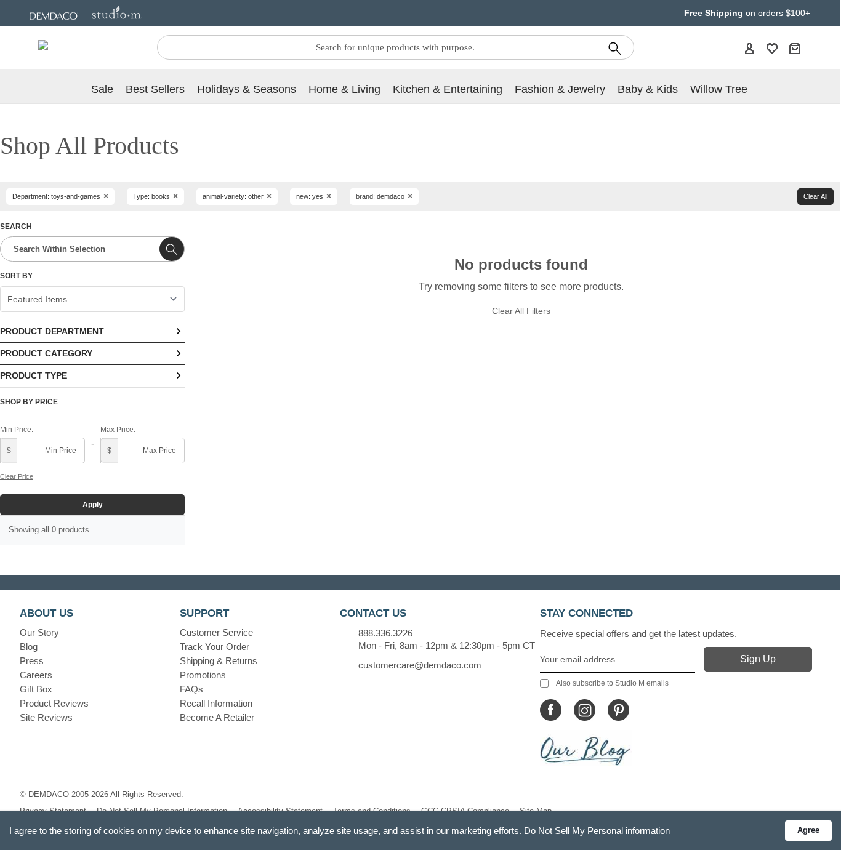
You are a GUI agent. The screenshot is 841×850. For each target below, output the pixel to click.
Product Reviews (54, 703)
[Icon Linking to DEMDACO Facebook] (550, 710)
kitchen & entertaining (447, 89)
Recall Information (216, 703)
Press (32, 661)
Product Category (46, 353)
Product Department (52, 331)
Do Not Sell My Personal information (597, 830)
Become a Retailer (217, 717)
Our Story (39, 632)
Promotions (203, 675)
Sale (102, 89)
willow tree (718, 89)
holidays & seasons (246, 89)
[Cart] (795, 48)
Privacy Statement (53, 811)
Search (16, 226)
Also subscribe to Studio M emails (612, 683)
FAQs (191, 689)
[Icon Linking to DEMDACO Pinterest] (618, 710)
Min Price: (16, 429)
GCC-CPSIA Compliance (465, 811)
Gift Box (36, 689)
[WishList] (772, 48)
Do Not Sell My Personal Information (162, 811)
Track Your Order (214, 646)
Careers (36, 675)
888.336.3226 (385, 633)
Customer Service (216, 632)
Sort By (16, 275)
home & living (344, 89)
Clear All (815, 196)
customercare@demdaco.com (419, 665)
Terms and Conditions (372, 811)
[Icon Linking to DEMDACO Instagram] (584, 710)
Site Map (536, 811)
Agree (808, 830)
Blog (29, 646)
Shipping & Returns (218, 661)
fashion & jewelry (560, 89)
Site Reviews (46, 717)
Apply (92, 504)
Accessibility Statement (280, 811)
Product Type (33, 375)
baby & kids (648, 89)
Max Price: (117, 429)
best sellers (155, 89)
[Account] (749, 48)
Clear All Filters (521, 311)
